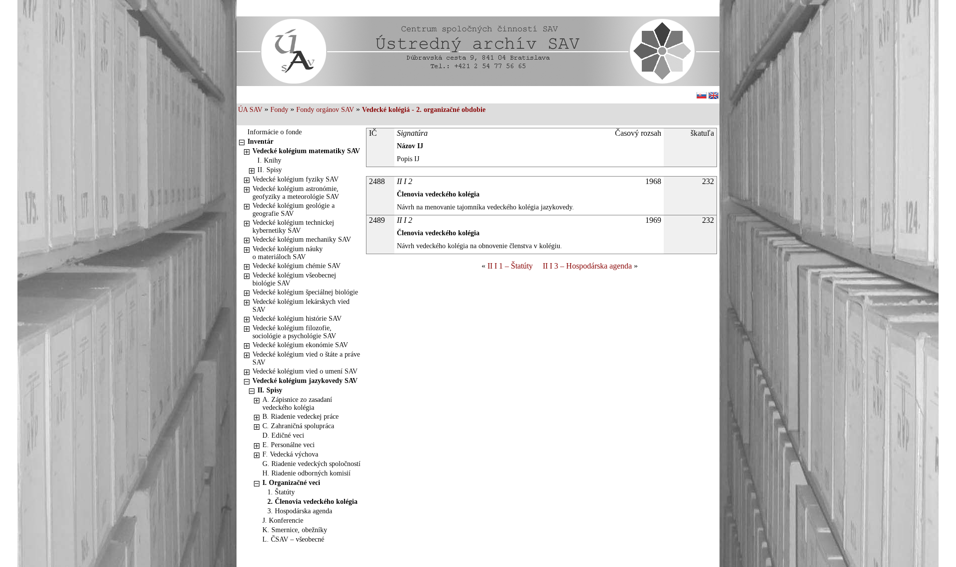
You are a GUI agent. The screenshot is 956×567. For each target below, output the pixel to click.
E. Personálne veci (288, 445)
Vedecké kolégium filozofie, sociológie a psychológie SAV (294, 332)
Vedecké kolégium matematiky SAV (306, 151)
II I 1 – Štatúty (510, 266)
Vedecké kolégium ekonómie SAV (300, 345)
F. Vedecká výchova (290, 454)
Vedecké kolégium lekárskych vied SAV (301, 305)
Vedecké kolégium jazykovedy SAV (305, 380)
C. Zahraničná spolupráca (298, 426)
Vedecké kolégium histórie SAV (297, 318)
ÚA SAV (250, 109)
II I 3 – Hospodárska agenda (587, 266)
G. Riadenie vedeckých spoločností (311, 464)
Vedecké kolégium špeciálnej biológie (305, 292)
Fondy (279, 109)
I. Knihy (269, 160)
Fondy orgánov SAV (325, 109)
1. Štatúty (281, 492)
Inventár (260, 141)
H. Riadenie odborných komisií (306, 473)
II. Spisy (269, 170)
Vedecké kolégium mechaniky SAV (301, 239)
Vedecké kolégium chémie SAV (296, 266)
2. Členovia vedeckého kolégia (312, 501)
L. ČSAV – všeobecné (293, 539)
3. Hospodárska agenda (299, 511)
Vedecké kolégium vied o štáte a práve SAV (306, 358)
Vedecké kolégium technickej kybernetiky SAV (293, 226)
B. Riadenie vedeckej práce (300, 416)
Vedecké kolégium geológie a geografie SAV (293, 209)
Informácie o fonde (274, 132)
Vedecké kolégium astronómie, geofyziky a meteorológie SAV (295, 192)
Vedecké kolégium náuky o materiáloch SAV (287, 253)
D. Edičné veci (283, 435)
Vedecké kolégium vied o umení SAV (305, 371)
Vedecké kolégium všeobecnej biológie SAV (294, 279)
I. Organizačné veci (291, 482)
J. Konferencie (282, 520)
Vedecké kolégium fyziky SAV (295, 179)
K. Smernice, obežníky (294, 530)
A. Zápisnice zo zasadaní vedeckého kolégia (297, 403)
